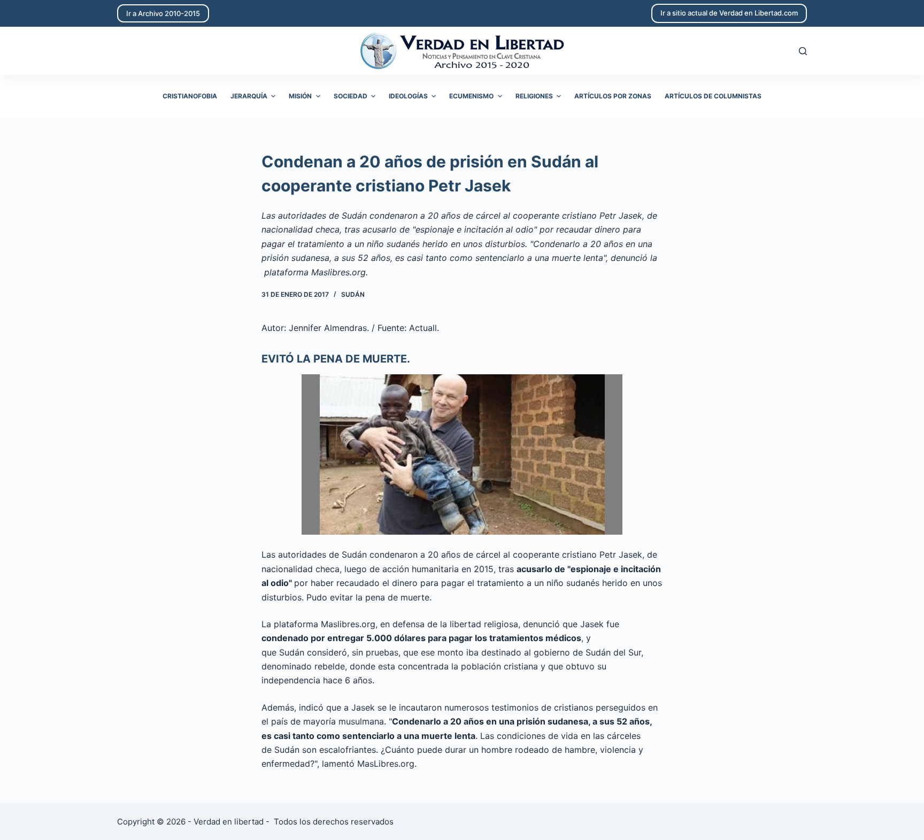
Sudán (353, 294)
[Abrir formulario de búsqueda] (803, 51)
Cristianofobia (190, 96)
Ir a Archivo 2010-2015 (163, 13)
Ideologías (408, 96)
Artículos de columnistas (713, 96)
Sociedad (350, 96)
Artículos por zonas (612, 96)
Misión (300, 96)
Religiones (534, 96)
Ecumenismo (471, 96)
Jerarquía (248, 96)
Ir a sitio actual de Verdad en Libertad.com (729, 13)
